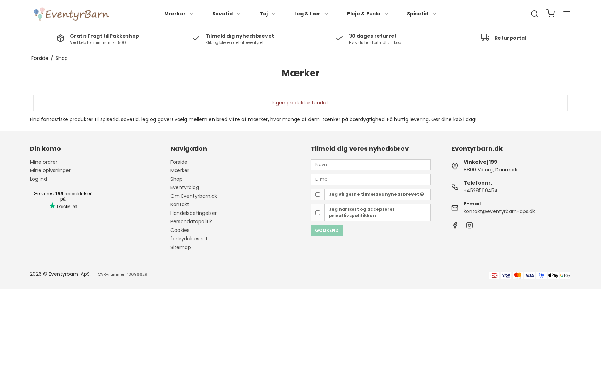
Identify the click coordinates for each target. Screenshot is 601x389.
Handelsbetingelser (193, 213)
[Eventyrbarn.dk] (71, 14)
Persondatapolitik (191, 221)
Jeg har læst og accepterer (362, 212)
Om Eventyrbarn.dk (193, 196)
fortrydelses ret (189, 238)
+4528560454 (481, 190)
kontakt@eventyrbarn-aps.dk (499, 211)
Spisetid (417, 13)
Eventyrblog (184, 187)
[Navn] (371, 164)
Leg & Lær (307, 13)
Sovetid (222, 13)
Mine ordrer (43, 161)
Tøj (263, 13)
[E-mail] (371, 179)
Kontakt (179, 204)
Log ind (38, 179)
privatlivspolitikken (352, 215)
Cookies (180, 230)
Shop (176, 179)
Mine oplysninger (50, 170)
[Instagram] (469, 227)
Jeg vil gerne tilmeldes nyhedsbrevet (374, 194)
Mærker (175, 13)
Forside (178, 161)
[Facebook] (454, 227)
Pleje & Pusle (363, 13)
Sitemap (180, 247)
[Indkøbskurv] (550, 14)
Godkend (327, 230)
